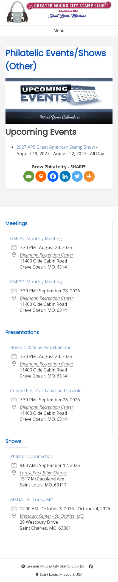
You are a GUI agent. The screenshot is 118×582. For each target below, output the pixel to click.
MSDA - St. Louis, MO (32, 500)
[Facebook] (52, 176)
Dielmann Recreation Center (46, 255)
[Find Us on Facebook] (90, 566)
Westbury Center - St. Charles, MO (52, 516)
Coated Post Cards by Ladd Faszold (46, 391)
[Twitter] (77, 176)
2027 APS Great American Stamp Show (55, 147)
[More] (89, 176)
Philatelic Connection (31, 456)
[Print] (40, 176)
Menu (59, 30)
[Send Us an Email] (82, 566)
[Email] (28, 176)
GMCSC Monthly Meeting (36, 238)
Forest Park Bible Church (43, 473)
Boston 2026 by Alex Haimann (41, 347)
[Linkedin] (65, 176)
